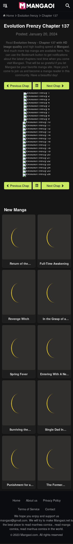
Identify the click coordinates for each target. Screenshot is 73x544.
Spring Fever (19, 374)
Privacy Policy (52, 500)
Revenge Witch (18, 319)
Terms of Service (29, 509)
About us (31, 500)
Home (16, 500)
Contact (50, 509)
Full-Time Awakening (54, 263)
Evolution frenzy (22, 25)
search (67, 5)
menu (5, 5)
